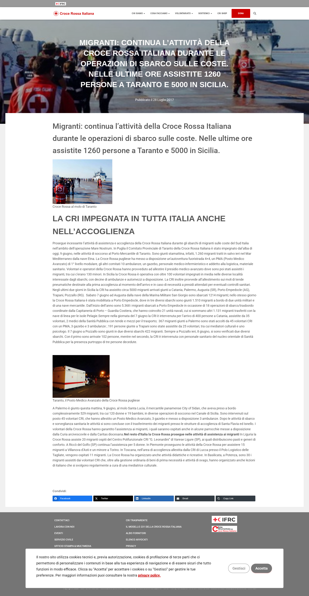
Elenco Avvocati (137, 539)
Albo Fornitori (136, 533)
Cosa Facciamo (159, 13)
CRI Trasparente (137, 520)
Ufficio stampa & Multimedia (72, 546)
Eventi (58, 533)
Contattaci (61, 520)
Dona (241, 13)
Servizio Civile (63, 539)
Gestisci (238, 568)
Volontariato (183, 13)
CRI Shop (222, 13)
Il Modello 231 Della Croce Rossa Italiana (154, 526)
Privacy (131, 546)
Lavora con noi (64, 526)
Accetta (261, 568)
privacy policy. (149, 575)
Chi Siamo (137, 13)
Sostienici (204, 13)
